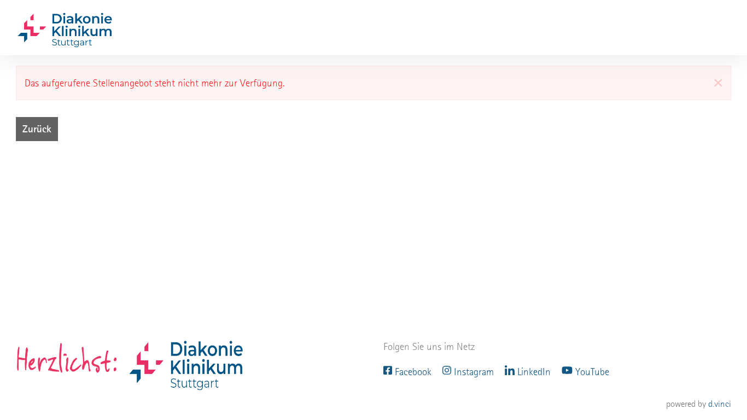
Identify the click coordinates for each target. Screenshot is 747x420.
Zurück (36, 128)
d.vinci (719, 404)
